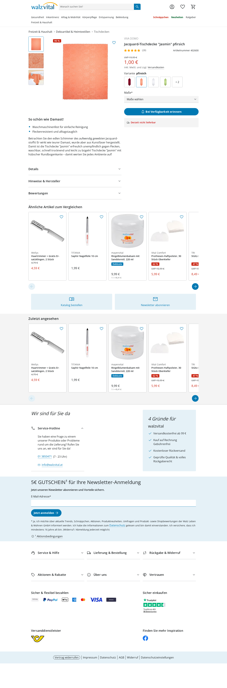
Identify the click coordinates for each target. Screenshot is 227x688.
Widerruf (132, 657)
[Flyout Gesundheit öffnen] (45, 18)
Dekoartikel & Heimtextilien (73, 32)
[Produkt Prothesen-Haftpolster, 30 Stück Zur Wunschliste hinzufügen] (181, 216)
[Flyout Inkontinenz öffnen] (60, 18)
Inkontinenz (52, 17)
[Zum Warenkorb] (193, 6)
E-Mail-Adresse (40, 496)
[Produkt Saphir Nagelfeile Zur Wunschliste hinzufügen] (101, 216)
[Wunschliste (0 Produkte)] (182, 6)
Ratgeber (191, 17)
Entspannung (106, 17)
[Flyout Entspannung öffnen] (115, 18)
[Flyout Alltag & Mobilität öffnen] (81, 18)
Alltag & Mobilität (70, 17)
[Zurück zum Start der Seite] (223, 664)
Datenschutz (117, 525)
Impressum (90, 657)
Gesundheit (37, 17)
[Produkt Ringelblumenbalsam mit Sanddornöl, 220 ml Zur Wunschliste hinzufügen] (141, 216)
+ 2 (177, 82)
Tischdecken (101, 32)
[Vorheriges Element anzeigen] (31, 286)
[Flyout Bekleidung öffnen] (129, 18)
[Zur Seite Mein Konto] (172, 6)
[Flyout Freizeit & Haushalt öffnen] (53, 23)
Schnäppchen (161, 17)
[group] (85, 71)
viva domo (131, 38)
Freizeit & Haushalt (41, 22)
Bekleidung (122, 17)
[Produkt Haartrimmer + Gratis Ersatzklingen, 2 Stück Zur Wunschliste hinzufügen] (61, 216)
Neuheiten (177, 17)
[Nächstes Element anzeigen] (195, 286)
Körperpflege (89, 17)
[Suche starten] (137, 7)
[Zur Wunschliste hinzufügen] (114, 42)
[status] (95, 6)
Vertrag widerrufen (67, 657)
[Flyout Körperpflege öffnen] (98, 18)
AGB (121, 657)
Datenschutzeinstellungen (157, 657)
